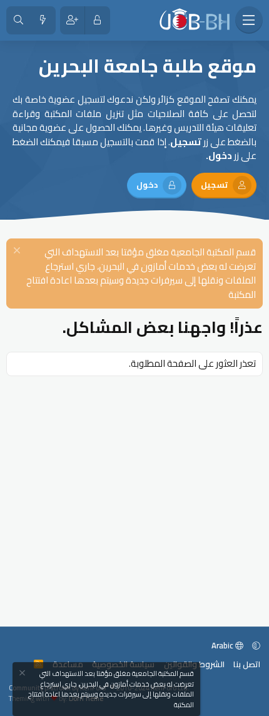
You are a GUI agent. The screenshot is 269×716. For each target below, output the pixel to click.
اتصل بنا (246, 664)
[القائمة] (249, 20)
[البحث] (18, 20)
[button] (256, 645)
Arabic (223, 645)
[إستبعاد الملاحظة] (18, 251)
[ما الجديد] (43, 20)
